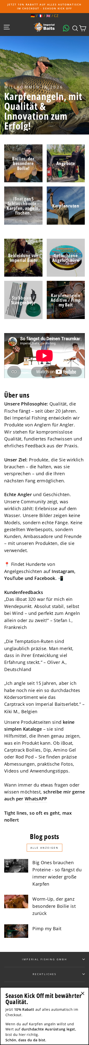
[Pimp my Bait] (16, 931)
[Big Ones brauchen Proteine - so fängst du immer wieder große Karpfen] (16, 866)
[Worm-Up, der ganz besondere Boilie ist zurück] (16, 901)
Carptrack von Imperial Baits (35, 704)
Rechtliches (45, 974)
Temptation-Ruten (34, 641)
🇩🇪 (33, 15)
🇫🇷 (40, 15)
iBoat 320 (26, 599)
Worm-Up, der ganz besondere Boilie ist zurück (54, 906)
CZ (56, 15)
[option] (44, 6)
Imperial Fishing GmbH (44, 959)
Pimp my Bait (46, 928)
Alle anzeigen (44, 847)
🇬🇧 (48, 15)
